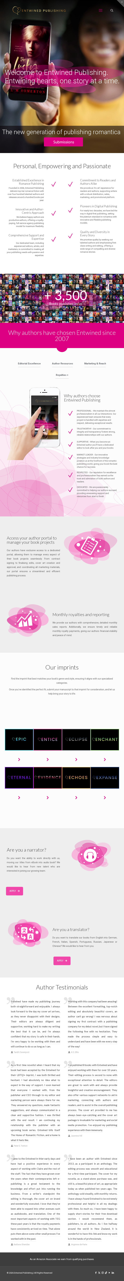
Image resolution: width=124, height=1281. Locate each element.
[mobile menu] (100, 10)
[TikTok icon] (106, 1272)
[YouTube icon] (109, 1272)
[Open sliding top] (120, 3)
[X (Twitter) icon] (99, 1272)
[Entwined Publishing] (39, 10)
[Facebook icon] (96, 1272)
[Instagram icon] (102, 1272)
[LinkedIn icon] (113, 1272)
